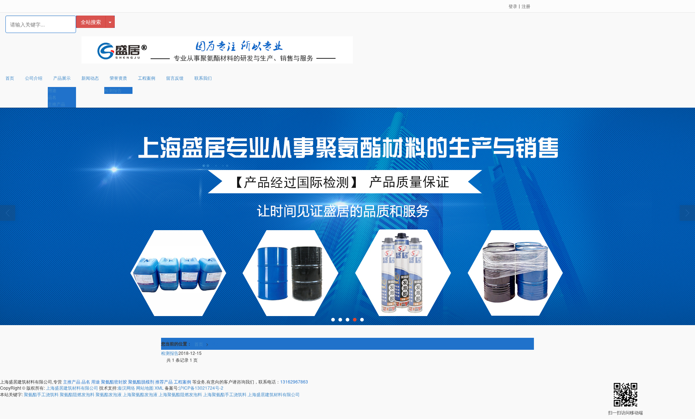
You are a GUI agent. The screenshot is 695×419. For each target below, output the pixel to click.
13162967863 (294, 381)
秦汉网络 (126, 388)
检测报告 (113, 90)
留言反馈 (175, 78)
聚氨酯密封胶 (114, 381)
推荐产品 (164, 381)
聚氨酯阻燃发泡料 (77, 394)
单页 (215, 344)
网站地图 (144, 388)
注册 (526, 6)
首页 (9, 78)
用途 (52, 90)
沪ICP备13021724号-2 (201, 388)
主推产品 (56, 104)
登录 (513, 6)
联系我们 (203, 78)
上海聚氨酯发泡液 (140, 394)
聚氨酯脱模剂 (141, 381)
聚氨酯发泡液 (109, 394)
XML (159, 388)
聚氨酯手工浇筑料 (41, 394)
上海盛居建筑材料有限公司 (72, 388)
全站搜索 (91, 21)
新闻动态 (90, 78)
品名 (52, 97)
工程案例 (146, 78)
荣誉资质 (118, 78)
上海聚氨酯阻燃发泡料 (180, 394)
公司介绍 (33, 78)
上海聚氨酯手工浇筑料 (225, 394)
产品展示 (62, 78)
